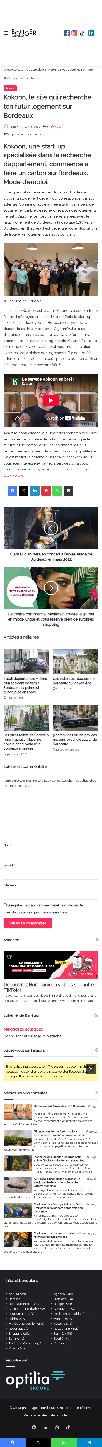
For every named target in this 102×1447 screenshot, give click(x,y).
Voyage (14, 1348)
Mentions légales (35, 1415)
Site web (10, 885)
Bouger (59, 1304)
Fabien (14, 126)
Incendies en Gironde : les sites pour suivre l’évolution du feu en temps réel (59, 1158)
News (35, 78)
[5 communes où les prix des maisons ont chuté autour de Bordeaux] (75, 718)
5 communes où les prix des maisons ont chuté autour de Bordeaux (75, 739)
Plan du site (58, 1415)
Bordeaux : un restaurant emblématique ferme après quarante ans (60, 1235)
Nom (8, 845)
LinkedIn (91, 33)
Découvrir (61, 1309)
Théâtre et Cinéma (21, 1343)
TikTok (83, 33)
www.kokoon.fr (16, 475)
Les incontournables (68, 1313)
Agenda (59, 1294)
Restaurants (62, 1328)
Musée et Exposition (23, 1323)
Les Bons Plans (19, 1313)
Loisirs (13, 1318)
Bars (12, 1299)
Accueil (12, 78)
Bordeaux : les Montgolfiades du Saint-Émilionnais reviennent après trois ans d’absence (58, 1208)
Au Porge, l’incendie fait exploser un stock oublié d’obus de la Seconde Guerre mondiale (57, 1182)
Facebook (67, 33)
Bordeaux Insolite (21, 1304)
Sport (57, 1338)
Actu (24, 78)
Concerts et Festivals (23, 1309)
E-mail (9, 865)
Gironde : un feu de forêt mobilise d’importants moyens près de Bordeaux (59, 1133)
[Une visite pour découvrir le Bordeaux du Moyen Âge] (75, 661)
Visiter (58, 1343)
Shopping (16, 1333)
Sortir (57, 1333)
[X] (23, 491)
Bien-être (60, 1299)
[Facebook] (12, 491)
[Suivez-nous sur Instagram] (91, 1069)
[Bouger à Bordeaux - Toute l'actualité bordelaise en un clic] (24, 33)
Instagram (74, 33)
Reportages (17, 1328)
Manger (59, 1318)
